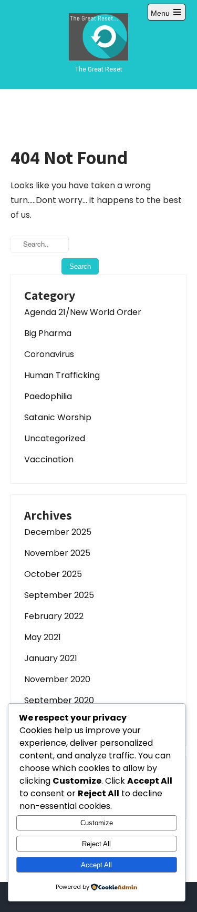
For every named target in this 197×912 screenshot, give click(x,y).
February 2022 (54, 616)
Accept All (96, 865)
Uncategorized (54, 438)
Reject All (96, 844)
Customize (96, 823)
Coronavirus (49, 354)
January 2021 (50, 658)
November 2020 (57, 679)
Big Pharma (47, 333)
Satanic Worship (57, 417)
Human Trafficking (62, 375)
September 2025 (59, 595)
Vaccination (49, 459)
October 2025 (53, 574)
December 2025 (57, 532)
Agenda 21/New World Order (82, 312)
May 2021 (42, 637)
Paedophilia (48, 396)
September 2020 (59, 700)
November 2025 (57, 553)
